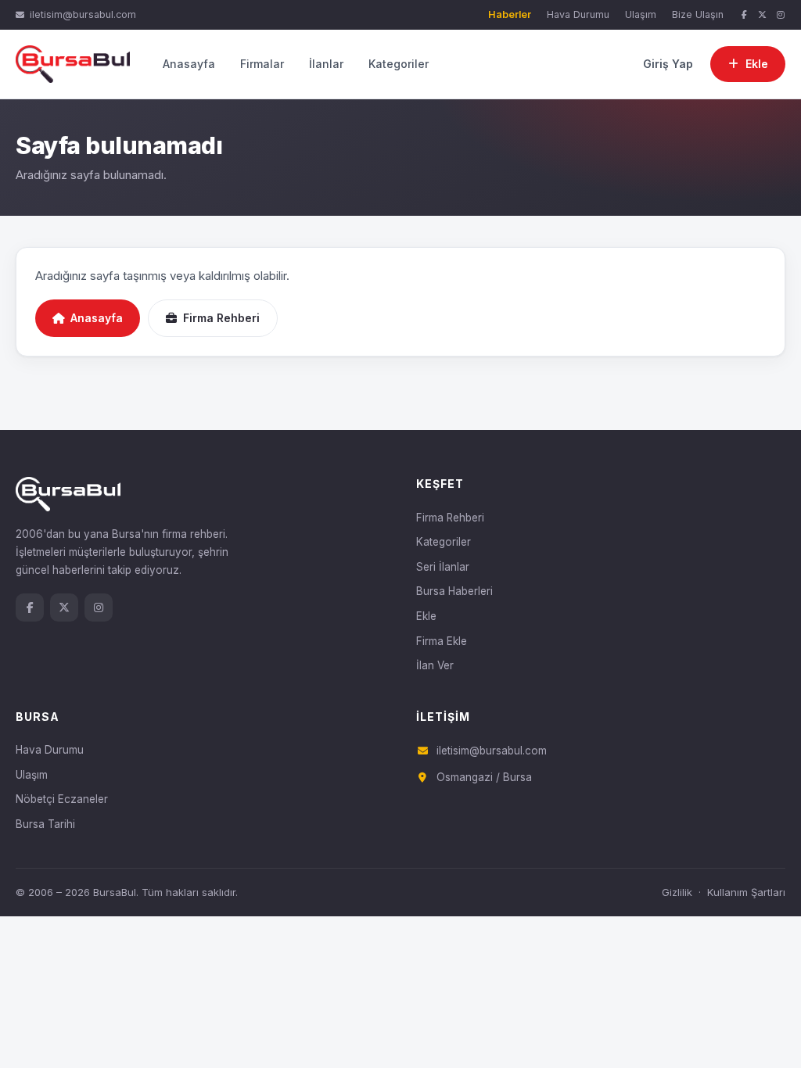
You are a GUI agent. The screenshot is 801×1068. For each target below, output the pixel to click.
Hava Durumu (578, 14)
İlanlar (326, 63)
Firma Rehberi (221, 317)
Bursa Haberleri (454, 591)
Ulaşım (640, 14)
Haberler (509, 14)
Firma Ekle (441, 641)
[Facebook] (744, 15)
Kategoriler (398, 63)
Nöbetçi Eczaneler (62, 799)
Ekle (426, 616)
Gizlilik (677, 892)
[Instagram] (780, 15)
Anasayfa (189, 63)
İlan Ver (435, 665)
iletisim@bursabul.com (83, 14)
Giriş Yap (668, 63)
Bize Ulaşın (698, 14)
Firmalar (262, 63)
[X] (762, 15)
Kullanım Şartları (746, 892)
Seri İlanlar (442, 567)
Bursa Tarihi (45, 824)
